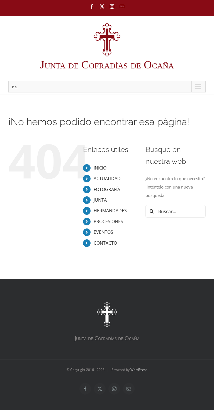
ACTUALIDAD (107, 178)
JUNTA (100, 200)
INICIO (100, 168)
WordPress (138, 369)
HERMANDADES (110, 211)
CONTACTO (105, 243)
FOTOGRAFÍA (107, 189)
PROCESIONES (108, 221)
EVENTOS (103, 232)
